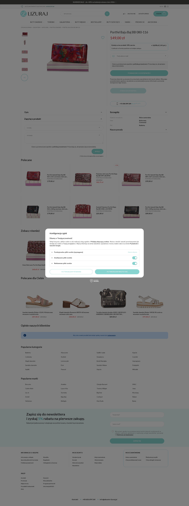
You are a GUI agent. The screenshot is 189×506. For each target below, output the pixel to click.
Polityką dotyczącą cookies (100, 241)
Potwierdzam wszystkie (117, 272)
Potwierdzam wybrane (71, 272)
